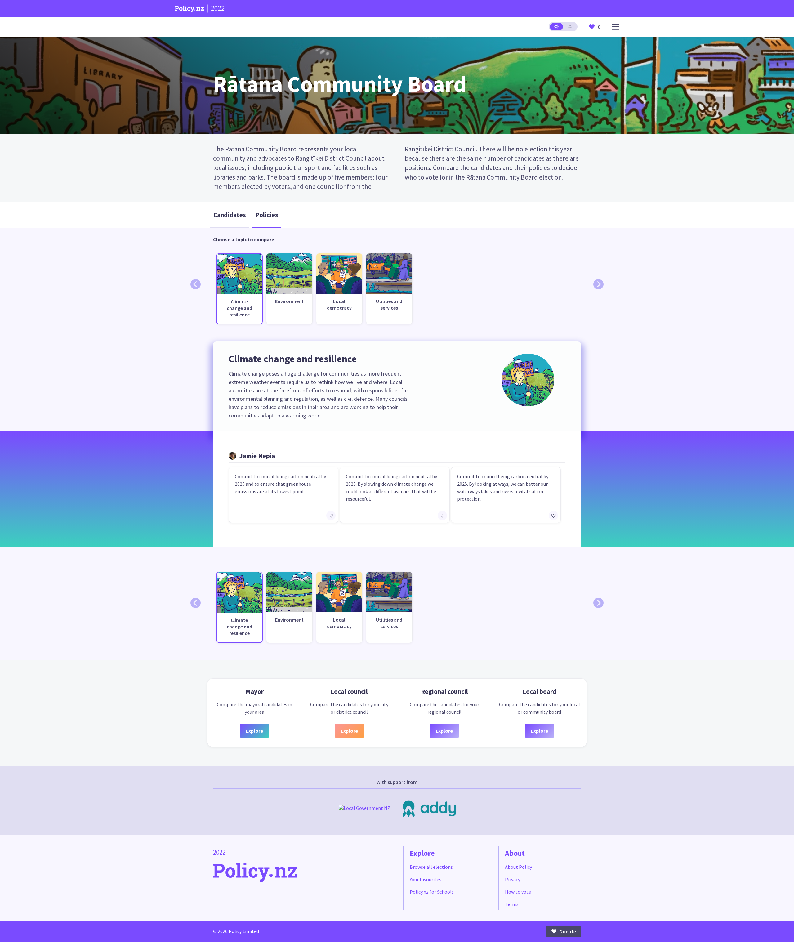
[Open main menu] (615, 27)
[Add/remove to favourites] (331, 515)
